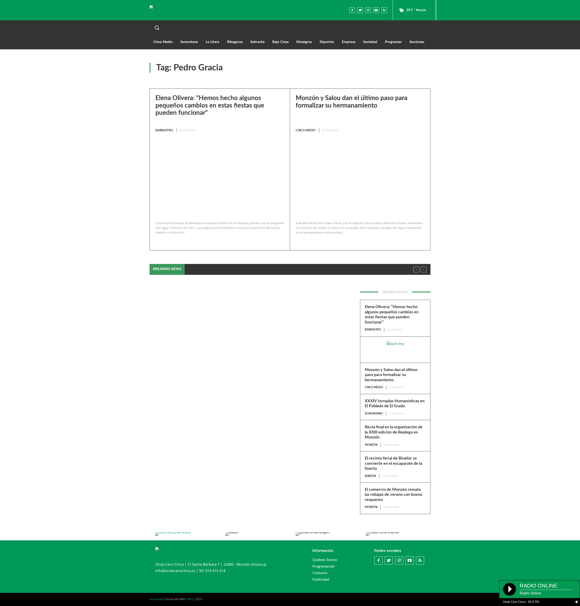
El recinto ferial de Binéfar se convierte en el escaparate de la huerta (393, 463)
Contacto (319, 573)
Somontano (374, 413)
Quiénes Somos (324, 560)
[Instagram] (368, 10)
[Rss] (384, 10)
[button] (290, 27)
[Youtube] (376, 10)
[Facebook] (352, 10)
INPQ (190, 599)
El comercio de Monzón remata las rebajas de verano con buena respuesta (393, 495)
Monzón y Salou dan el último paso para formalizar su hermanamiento (391, 375)
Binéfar (370, 476)
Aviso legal (156, 599)
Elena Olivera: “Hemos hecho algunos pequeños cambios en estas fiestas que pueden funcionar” (209, 105)
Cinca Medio (306, 130)
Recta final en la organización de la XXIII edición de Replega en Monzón (245, 269)
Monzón (371, 444)
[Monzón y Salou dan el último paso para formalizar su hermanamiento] (359, 177)
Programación (323, 566)
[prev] (416, 269)
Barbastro (164, 130)
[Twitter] (360, 10)
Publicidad (320, 579)
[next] (423, 269)
